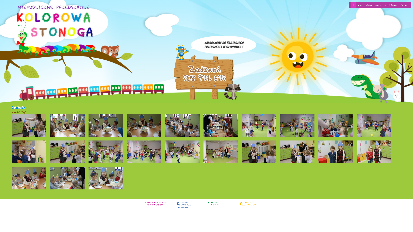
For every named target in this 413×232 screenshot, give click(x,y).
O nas (360, 5)
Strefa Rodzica (391, 5)
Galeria (378, 5)
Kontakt (404, 5)
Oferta (369, 5)
